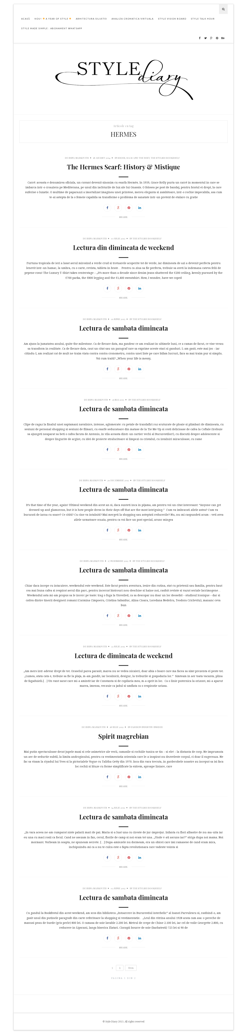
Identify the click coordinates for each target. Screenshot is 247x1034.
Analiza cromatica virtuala (133, 18)
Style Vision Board (172, 18)
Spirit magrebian (123, 736)
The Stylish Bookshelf (165, 157)
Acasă (25, 18)
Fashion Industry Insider (147, 727)
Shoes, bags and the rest (134, 157)
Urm (131, 968)
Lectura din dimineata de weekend (123, 247)
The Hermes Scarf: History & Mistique (123, 166)
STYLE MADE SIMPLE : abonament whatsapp (51, 28)
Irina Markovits (79, 157)
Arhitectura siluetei (91, 18)
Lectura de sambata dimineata (123, 328)
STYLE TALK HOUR (203, 18)
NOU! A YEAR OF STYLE (52, 18)
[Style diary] (123, 78)
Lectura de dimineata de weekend (123, 655)
